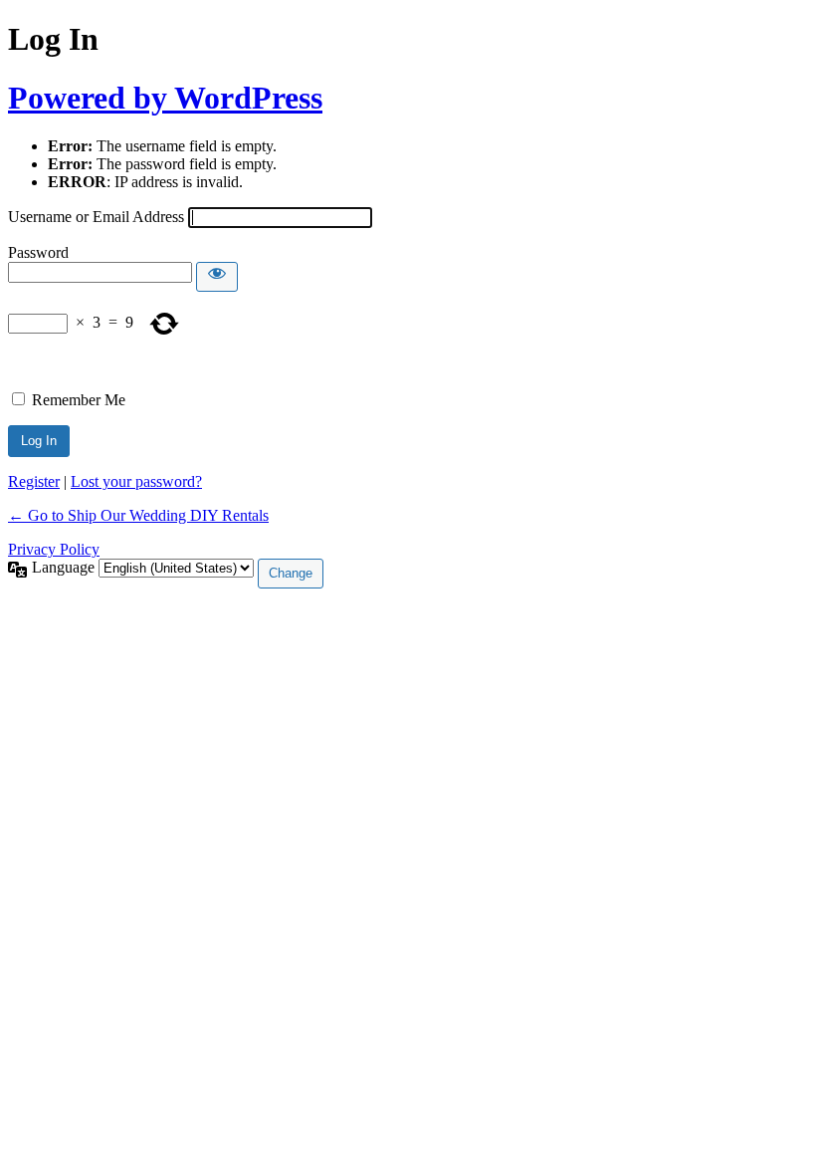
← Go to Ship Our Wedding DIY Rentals (138, 515)
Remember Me (78, 399)
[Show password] (217, 277)
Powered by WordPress (165, 98)
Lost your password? (136, 481)
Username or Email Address (96, 216)
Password (38, 252)
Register (34, 481)
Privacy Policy (54, 549)
